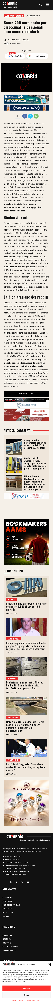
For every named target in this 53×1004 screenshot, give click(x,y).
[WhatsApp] (36, 116)
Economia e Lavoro (14, 15)
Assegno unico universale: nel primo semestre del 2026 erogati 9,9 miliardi (35, 444)
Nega (26, 995)
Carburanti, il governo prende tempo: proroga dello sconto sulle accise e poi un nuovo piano (35, 463)
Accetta (26, 988)
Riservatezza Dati (33, 1001)
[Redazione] (8, 43)
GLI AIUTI (11, 599)
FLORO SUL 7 (13, 760)
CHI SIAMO (9, 888)
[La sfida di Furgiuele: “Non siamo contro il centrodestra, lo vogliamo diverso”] (26, 748)
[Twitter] (30, 116)
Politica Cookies (17, 1001)
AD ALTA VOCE (13, 717)
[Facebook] (24, 116)
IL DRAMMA (12, 678)
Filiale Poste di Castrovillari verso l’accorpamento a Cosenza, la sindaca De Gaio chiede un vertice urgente (34, 483)
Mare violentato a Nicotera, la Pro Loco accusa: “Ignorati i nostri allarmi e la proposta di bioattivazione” (25, 726)
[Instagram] (10, 882)
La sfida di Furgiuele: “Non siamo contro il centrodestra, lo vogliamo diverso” (26, 767)
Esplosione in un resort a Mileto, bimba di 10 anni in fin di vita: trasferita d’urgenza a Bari (24, 685)
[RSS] (16, 882)
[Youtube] (28, 882)
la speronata (14, 638)
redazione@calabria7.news (15, 874)
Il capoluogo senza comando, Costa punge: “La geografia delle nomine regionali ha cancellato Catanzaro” (26, 646)
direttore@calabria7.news (15, 868)
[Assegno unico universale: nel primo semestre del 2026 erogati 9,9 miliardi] (14, 447)
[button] (49, 964)
